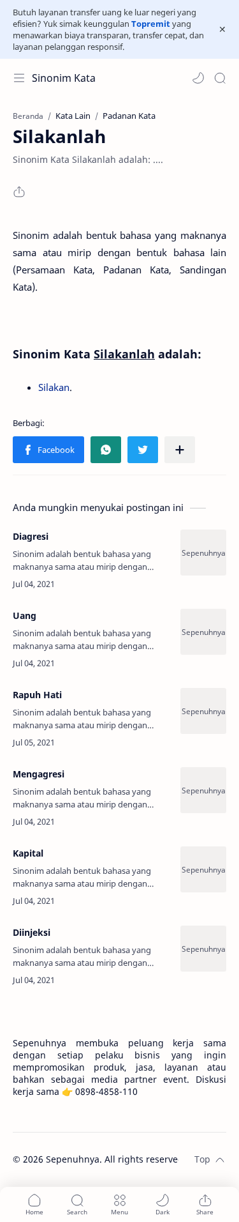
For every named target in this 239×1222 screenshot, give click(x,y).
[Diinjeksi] (203, 949)
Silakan (53, 387)
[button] (198, 78)
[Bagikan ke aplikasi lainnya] (179, 449)
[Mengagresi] (203, 790)
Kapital (28, 853)
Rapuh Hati (37, 695)
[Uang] (203, 632)
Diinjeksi (31, 932)
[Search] (219, 78)
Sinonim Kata (64, 78)
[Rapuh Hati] (203, 711)
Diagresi (30, 536)
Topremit (150, 23)
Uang (24, 615)
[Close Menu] (222, 29)
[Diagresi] (203, 553)
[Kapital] (203, 869)
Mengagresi (38, 774)
